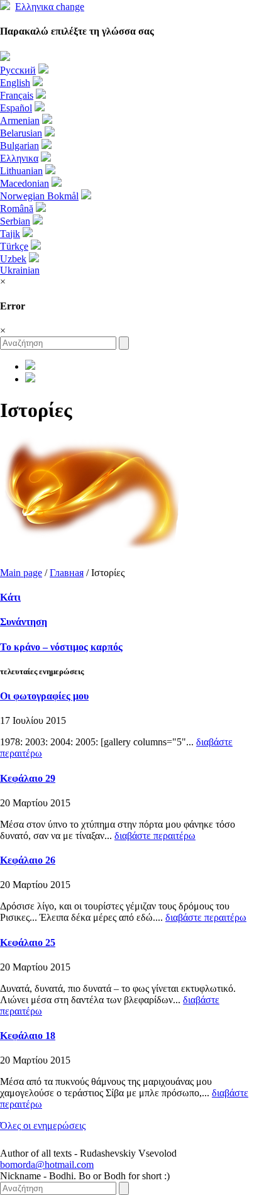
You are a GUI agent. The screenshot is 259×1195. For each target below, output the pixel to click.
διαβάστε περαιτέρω (155, 835)
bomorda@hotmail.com (47, 1164)
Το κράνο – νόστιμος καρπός (61, 647)
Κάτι (10, 597)
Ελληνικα (49, 6)
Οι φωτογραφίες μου (44, 696)
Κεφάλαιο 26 (27, 860)
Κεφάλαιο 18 (27, 1035)
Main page (21, 572)
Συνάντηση (23, 621)
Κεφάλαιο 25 (27, 942)
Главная (67, 572)
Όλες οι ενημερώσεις (42, 1125)
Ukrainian (20, 270)
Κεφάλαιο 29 (27, 778)
